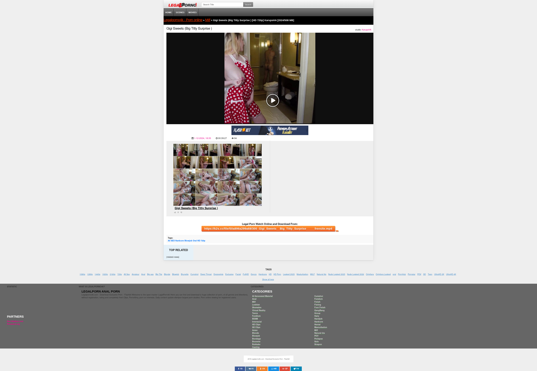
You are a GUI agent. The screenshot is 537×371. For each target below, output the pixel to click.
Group (317, 313)
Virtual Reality (258, 310)
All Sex (127, 274)
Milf (254, 301)
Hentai (317, 324)
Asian (255, 330)
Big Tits (159, 274)
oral (394, 274)
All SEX (171, 240)
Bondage (256, 338)
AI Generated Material (262, 296)
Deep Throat (206, 274)
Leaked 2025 (289, 274)
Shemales (256, 307)
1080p (82, 274)
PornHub (402, 274)
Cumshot (194, 274)
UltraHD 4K (451, 274)
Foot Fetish (319, 307)
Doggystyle (218, 274)
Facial (238, 274)
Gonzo (254, 274)
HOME (168, 12)
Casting (256, 347)
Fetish (317, 301)
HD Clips (256, 324)
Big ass (150, 274)
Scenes (180, 12)
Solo (316, 341)
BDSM (255, 318)
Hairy (316, 315)
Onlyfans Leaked (383, 274)
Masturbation (302, 274)
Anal (143, 274)
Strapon (318, 344)
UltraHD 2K (439, 274)
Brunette (185, 274)
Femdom (318, 298)
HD (198, 240)
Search (248, 4)
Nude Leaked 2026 (355, 274)
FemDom (256, 315)
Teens (255, 313)
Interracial (257, 321)
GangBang (319, 310)
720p (203, 240)
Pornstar (411, 274)
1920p (105, 274)
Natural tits (321, 274)
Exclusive (229, 274)
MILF (312, 274)
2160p (112, 274)
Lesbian (256, 304)
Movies (193, 12)
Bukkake (256, 344)
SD (424, 274)
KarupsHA (366, 29)
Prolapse (318, 338)
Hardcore (179, 240)
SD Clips (256, 327)
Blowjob (188, 240)
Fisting (317, 304)
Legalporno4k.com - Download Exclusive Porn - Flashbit (184, 5)
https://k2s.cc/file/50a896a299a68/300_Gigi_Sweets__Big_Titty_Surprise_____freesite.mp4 (268, 228)
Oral (195, 240)
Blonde (167, 274)
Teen (430, 274)
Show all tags (268, 279)
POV (419, 274)
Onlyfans (370, 274)
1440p (97, 274)
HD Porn (277, 274)
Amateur (135, 274)
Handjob (318, 318)
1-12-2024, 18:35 (202, 138)
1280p (90, 274)
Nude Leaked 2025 (336, 274)
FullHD (246, 274)
